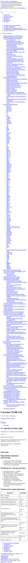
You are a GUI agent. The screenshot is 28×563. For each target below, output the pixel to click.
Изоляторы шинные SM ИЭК (14, 359)
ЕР (7, 131)
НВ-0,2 (8, 153)
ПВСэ (8, 208)
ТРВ (8, 255)
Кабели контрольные (12, 80)
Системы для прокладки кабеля (14, 272)
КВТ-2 (8, 136)
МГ (7, 146)
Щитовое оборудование (13, 72)
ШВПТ (8, 267)
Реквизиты (6, 18)
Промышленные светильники (14, 346)
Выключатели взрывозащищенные (15, 49)
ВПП (8, 130)
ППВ (8, 223)
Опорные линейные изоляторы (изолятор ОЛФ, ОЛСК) (14, 370)
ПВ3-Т (8, 188)
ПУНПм (9, 243)
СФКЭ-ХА (9, 252)
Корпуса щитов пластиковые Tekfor (16, 404)
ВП (7, 127)
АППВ (8, 120)
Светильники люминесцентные (15, 350)
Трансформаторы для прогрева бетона (16, 399)
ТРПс (8, 259)
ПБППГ (9, 180)
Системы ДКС (10, 274)
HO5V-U (9, 107)
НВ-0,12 (9, 151)
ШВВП (8, 263)
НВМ (8, 162)
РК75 (8, 247)
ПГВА (8, 210)
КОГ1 (8, 139)
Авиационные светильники (14, 41)
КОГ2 (8, 140)
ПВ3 (8, 185)
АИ (7, 115)
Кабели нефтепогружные (13, 84)
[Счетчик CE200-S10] (9, 408)
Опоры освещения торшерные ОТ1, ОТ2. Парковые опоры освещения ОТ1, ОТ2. (17, 333)
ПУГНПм (9, 240)
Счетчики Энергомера (12, 389)
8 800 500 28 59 (4, 8)
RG (7, 112)
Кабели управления (12, 91)
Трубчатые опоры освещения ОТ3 (15, 337)
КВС (8, 135)
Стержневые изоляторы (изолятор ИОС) (17, 377)
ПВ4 (8, 189)
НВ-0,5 (8, 155)
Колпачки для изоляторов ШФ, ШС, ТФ (17, 363)
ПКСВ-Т (9, 219)
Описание (6, 425)
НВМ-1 (8, 169)
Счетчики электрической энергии (15, 388)
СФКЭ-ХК (9, 254)
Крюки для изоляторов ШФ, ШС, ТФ (16, 364)
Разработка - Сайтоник (6, 561)
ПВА (8, 194)
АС (7, 124)
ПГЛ (8, 213)
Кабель (15, 77)
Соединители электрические (14, 68)
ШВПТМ (9, 268)
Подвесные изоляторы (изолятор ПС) (16, 372)
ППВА (8, 225)
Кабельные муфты (11, 275)
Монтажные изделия (12, 293)
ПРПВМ (9, 228)
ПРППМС (9, 233)
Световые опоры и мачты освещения (13, 314)
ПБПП (8, 178)
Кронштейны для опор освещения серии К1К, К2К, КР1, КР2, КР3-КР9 (17, 322)
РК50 (8, 245)
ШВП (8, 264)
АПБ (8, 116)
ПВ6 (8, 193)
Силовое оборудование (12, 298)
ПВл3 (8, 198)
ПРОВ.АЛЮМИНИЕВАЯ (13, 227)
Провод (16, 104)
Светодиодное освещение (13, 352)
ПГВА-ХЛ (9, 212)
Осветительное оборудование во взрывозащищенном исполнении (15, 59)
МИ (8, 149)
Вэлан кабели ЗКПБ (12, 50)
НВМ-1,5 (9, 170)
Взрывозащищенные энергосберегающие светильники (15, 47)
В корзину (3, 422)
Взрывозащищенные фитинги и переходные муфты (15, 44)
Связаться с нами (8, 551)
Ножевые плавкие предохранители (15, 294)
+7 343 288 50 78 (5, 5)
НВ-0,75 (9, 157)
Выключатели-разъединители (14, 287)
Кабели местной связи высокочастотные (17, 83)
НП (7, 174)
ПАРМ (8, 175)
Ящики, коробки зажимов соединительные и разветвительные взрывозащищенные (16, 75)
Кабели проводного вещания (14, 85)
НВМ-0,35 (9, 165)
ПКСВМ (9, 220)
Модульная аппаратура (12, 291)
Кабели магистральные (12, 81)
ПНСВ (8, 221)
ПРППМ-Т (9, 232)
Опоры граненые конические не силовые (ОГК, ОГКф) (15, 327)
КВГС (8, 134)
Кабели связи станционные (14, 87)
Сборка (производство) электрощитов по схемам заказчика (14, 309)
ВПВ (8, 128)
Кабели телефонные (12, 89)
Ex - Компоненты (11, 40)
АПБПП (9, 118)
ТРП (8, 258)
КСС (8, 143)
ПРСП (8, 236)
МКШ (8, 150)
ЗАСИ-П (9, 132)
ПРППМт (9, 235)
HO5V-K (9, 105)
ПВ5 (8, 192)
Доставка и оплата (8, 16)
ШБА (8, 262)
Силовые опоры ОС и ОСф (14, 336)
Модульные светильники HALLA (15, 344)
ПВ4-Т (8, 190)
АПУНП (9, 122)
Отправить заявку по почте (7, 418)
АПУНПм (9, 123)
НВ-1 (8, 158)
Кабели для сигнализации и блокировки (17, 79)
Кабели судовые (11, 88)
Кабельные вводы (11, 54)
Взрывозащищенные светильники (15, 42)
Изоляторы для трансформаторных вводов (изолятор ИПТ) (15, 357)
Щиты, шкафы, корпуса (14, 402)
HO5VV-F (9, 110)
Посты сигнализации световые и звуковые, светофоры (15, 64)
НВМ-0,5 (9, 166)
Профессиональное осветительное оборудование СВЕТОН (15, 348)
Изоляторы (20, 354)
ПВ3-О (8, 186)
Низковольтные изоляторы (13, 365)
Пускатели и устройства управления (16, 66)
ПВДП (8, 197)
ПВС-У (8, 204)
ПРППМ (9, 231)
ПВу (8, 209)
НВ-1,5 (8, 159)
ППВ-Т (8, 224)
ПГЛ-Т (8, 216)
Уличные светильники (12, 353)
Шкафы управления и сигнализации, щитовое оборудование (16, 70)
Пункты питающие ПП (12, 406)
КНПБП (9, 138)
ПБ (7, 177)
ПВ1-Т (8, 182)
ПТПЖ (8, 237)
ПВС (8, 201)
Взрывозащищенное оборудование (12, 38)
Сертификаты (7, 20)
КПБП (8, 142)
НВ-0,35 (9, 154)
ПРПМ (8, 229)
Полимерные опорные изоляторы (15, 373)
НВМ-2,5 (9, 171)
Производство (7, 17)
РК (7, 244)
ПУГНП (9, 239)
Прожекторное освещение (13, 345)
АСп (8, 126)
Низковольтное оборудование (11, 279)
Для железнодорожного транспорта (16, 52)
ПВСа (8, 205)
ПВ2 (8, 184)
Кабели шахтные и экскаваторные (15, 92)
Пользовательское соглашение (11, 543)
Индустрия (9, 53)
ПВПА (8, 200)
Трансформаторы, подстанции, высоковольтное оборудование (11, 397)
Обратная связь (5, 556)
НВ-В (8, 161)
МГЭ (8, 147)
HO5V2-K (9, 108)
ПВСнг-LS (9, 206)
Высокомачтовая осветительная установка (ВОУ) (15, 319)
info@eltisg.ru (22, 8)
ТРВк (8, 256)
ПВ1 (8, 181)
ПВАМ (8, 196)
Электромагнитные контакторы (15, 302)
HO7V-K (9, 111)
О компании (7, 14)
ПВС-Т (8, 202)
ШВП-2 (8, 266)
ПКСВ (8, 217)
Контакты (6, 21)
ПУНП (8, 241)
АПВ (8, 119)
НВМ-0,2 (9, 163)
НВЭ (8, 173)
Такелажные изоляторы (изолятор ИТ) (16, 379)
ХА (7, 260)
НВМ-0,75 (9, 167)
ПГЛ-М (8, 215)
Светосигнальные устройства (14, 280)
